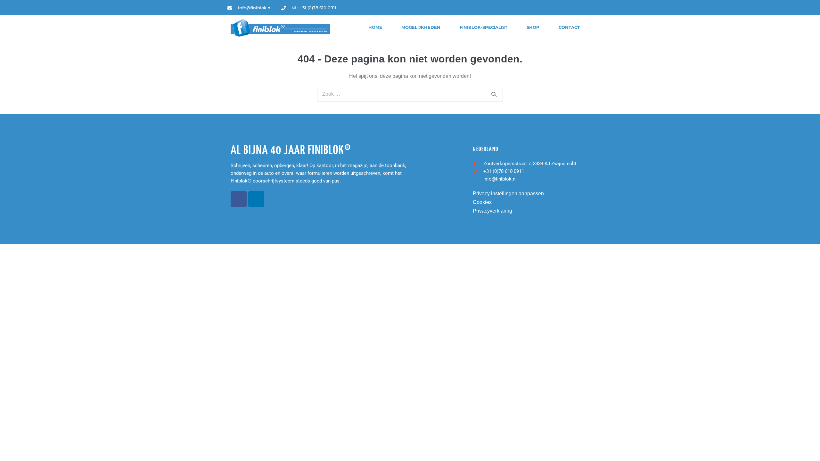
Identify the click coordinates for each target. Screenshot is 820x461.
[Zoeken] (494, 94)
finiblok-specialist (483, 27)
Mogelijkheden (420, 27)
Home (375, 27)
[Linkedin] (588, 7)
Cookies (482, 202)
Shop (533, 27)
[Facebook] (239, 199)
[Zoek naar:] (410, 94)
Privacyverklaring (492, 211)
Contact (569, 27)
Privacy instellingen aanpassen (508, 193)
